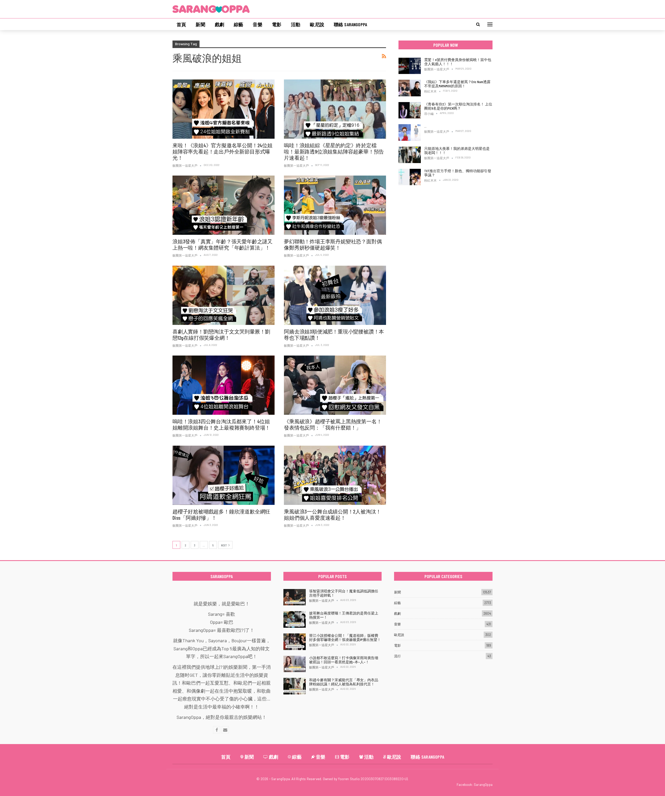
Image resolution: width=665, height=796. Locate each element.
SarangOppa (483, 784)
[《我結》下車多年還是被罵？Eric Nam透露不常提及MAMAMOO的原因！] (409, 88)
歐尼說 (317, 24)
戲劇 (219, 24)
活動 (295, 24)
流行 (397, 656)
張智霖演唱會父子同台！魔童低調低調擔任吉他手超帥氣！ (343, 593)
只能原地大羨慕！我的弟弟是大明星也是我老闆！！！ (457, 150)
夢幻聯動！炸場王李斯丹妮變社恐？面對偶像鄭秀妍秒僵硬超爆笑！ (333, 244)
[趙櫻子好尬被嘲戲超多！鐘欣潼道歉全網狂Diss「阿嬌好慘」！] (223, 475)
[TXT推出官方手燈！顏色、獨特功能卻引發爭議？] (409, 177)
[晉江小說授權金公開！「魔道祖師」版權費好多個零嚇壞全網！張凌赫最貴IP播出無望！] (294, 641)
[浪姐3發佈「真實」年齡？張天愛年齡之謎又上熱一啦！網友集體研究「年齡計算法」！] (223, 205)
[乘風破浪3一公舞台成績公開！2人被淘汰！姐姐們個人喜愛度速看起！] (335, 475)
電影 (276, 24)
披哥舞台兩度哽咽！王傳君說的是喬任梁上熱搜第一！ (343, 615)
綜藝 (238, 24)
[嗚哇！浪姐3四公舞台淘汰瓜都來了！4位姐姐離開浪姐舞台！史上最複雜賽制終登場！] (223, 385)
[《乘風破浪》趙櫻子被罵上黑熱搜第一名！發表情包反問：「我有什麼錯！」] (335, 385)
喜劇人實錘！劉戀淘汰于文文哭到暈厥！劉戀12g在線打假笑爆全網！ (221, 334)
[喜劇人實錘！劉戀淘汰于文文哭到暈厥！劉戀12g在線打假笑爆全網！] (223, 295)
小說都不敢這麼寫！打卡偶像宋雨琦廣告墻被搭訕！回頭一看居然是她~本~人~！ (343, 659)
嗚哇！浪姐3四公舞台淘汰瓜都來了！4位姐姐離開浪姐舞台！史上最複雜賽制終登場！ (221, 424)
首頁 (181, 24)
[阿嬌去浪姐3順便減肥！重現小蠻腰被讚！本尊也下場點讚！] (335, 295)
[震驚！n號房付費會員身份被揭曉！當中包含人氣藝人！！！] (409, 66)
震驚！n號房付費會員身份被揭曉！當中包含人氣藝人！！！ (457, 61)
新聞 (200, 24)
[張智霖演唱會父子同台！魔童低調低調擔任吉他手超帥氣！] (294, 597)
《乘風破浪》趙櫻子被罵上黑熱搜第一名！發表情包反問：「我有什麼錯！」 (333, 424)
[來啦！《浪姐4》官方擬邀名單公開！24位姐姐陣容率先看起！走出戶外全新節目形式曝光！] (223, 109)
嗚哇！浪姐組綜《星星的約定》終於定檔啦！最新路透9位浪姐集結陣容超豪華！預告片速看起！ (334, 151)
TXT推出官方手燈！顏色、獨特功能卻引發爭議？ (457, 173)
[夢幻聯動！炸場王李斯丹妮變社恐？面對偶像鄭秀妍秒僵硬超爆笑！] (335, 205)
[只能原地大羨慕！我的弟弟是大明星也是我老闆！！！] (409, 154)
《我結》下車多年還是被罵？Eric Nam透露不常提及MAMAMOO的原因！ (457, 83)
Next (224, 545)
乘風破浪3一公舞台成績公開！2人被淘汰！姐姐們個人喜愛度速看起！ (332, 514)
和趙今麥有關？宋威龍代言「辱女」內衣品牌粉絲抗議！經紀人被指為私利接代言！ (343, 682)
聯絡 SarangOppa (350, 24)
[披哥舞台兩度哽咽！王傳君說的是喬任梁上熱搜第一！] (294, 619)
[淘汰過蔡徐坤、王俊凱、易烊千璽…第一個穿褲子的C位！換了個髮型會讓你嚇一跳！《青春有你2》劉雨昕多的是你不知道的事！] (409, 132)
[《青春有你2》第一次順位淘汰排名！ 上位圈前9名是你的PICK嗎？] (409, 110)
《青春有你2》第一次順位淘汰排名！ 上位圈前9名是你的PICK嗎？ (458, 106)
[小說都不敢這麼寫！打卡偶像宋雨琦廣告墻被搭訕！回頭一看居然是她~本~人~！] (294, 664)
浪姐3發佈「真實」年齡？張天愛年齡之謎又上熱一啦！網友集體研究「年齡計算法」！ (222, 244)
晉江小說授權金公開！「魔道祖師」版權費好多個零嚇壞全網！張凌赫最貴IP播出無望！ (345, 637)
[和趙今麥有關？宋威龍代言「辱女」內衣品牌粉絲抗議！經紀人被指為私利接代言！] (294, 686)
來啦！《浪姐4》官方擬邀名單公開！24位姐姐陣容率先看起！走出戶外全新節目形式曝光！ (222, 151)
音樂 (257, 24)
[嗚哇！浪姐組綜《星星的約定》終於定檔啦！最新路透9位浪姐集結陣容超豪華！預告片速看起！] (335, 109)
